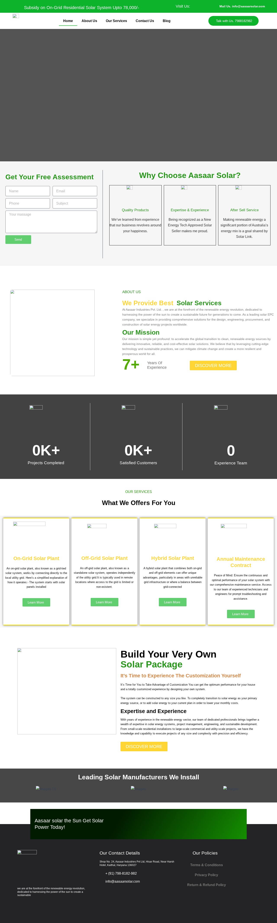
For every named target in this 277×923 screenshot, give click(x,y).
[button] (4, 788)
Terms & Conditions (206, 865)
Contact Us (145, 21)
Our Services (116, 21)
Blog (167, 21)
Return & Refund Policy (206, 885)
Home (68, 21)
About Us (89, 21)
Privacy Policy (206, 875)
